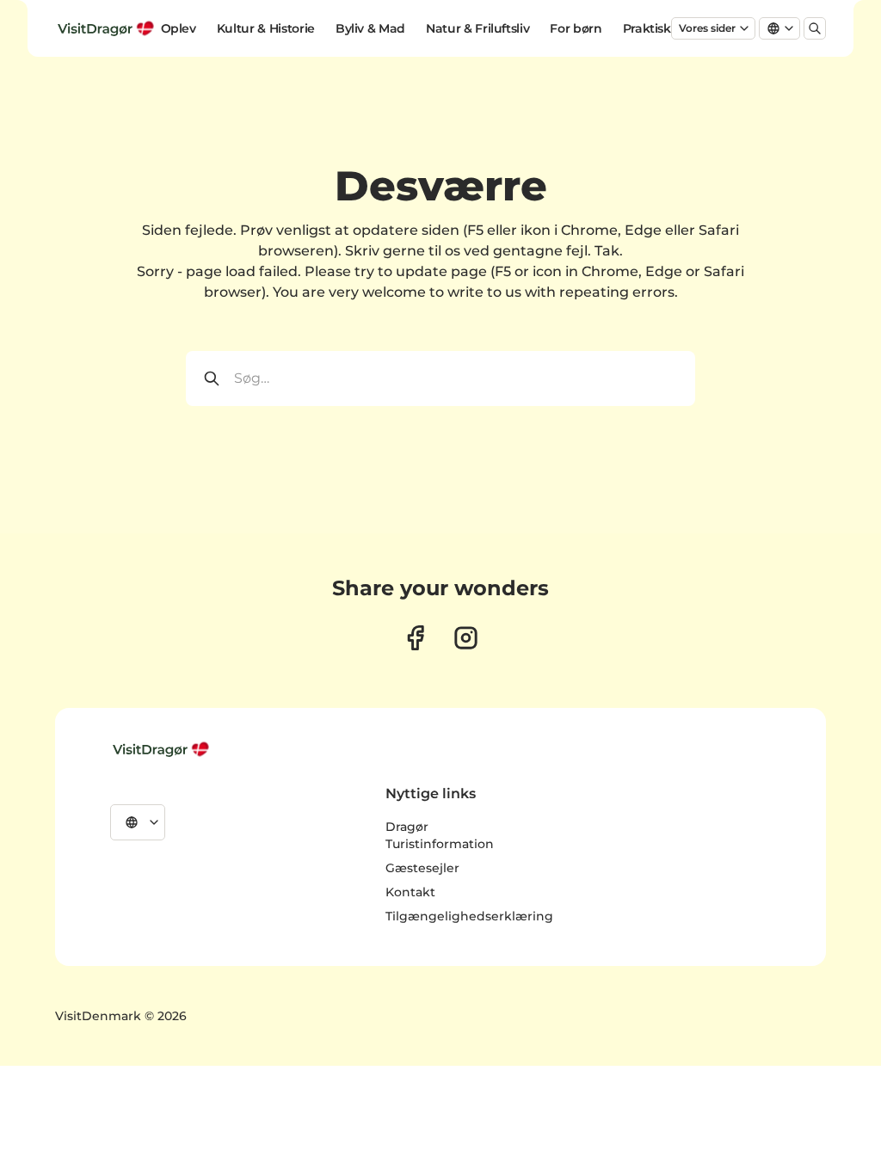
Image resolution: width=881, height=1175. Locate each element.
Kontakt (410, 892)
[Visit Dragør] (162, 749)
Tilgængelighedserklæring (469, 916)
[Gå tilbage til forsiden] (107, 28)
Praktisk (647, 28)
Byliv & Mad (370, 28)
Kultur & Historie (266, 28)
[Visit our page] (415, 638)
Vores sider (707, 28)
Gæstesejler (422, 868)
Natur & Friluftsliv (477, 28)
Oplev (178, 28)
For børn (575, 28)
